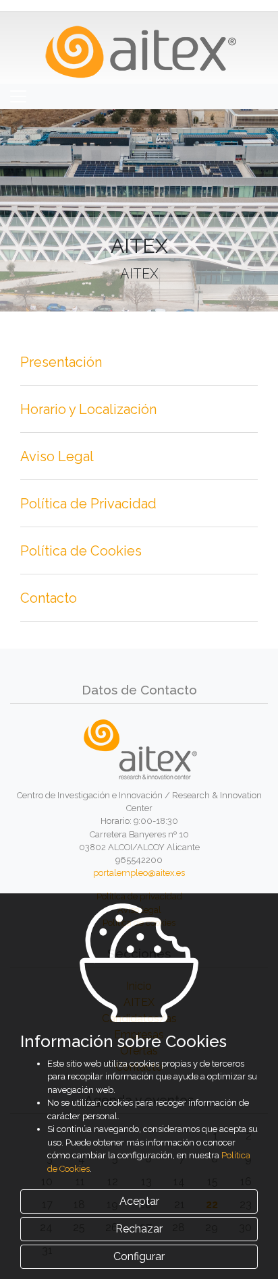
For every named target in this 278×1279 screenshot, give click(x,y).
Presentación (61, 362)
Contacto (48, 598)
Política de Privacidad (88, 504)
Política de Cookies (81, 551)
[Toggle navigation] (18, 96)
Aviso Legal (57, 456)
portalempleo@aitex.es (139, 873)
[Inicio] (139, 46)
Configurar (139, 1256)
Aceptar (139, 1201)
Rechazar (139, 1228)
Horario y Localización (88, 409)
